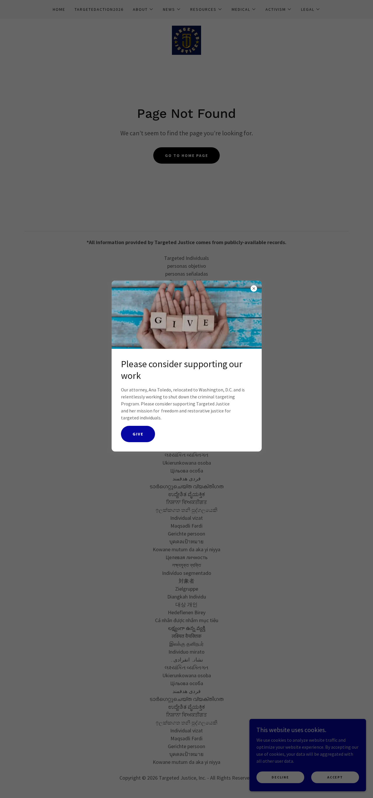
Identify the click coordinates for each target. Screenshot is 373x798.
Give (138, 434)
